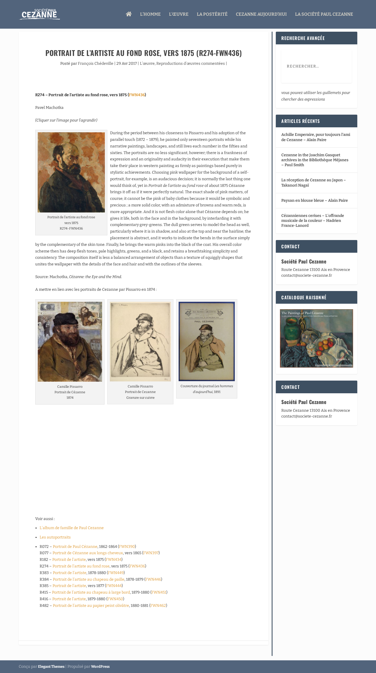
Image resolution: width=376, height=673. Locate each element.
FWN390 (127, 546)
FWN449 (116, 572)
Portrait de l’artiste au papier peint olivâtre (91, 605)
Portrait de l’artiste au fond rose (81, 566)
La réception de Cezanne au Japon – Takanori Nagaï (313, 182)
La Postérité (212, 14)
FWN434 (113, 559)
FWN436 (137, 95)
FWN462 (158, 605)
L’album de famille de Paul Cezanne (72, 528)
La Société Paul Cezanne (324, 14)
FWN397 (151, 553)
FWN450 (115, 599)
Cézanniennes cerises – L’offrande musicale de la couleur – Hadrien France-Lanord (312, 220)
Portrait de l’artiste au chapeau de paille (88, 579)
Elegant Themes (51, 666)
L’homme (150, 14)
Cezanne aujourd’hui (261, 14)
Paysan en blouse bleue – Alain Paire (314, 200)
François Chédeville (95, 63)
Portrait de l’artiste (69, 559)
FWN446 (153, 579)
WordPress (100, 666)
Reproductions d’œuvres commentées (190, 63)
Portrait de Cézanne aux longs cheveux (88, 553)
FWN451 (158, 592)
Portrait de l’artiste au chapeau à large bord (91, 592)
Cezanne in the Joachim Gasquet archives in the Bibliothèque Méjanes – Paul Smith (314, 160)
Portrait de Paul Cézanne (75, 546)
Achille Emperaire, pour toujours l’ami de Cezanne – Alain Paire (315, 137)
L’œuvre (179, 14)
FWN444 (114, 585)
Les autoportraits (55, 537)
